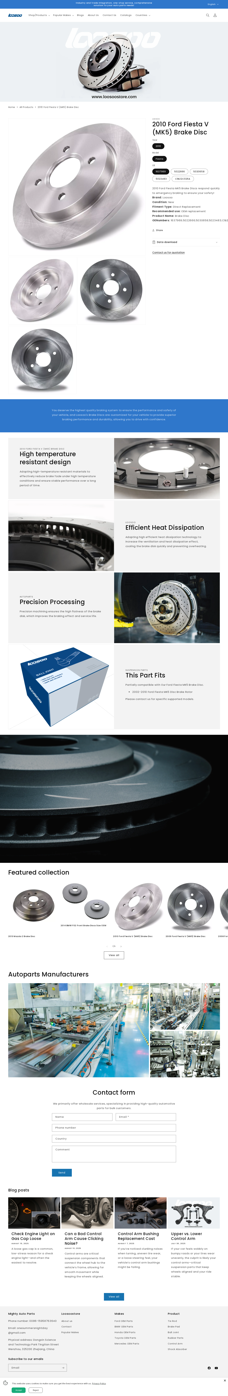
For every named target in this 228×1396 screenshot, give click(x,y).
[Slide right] (121, 946)
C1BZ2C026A (182, 178)
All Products (26, 107)
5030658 (198, 171)
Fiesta (159, 158)
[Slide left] (107, 946)
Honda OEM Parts (125, 1332)
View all (114, 955)
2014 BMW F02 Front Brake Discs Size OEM (83, 925)
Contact (66, 1326)
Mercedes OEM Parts (127, 1343)
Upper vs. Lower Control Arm (186, 1236)
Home (11, 107)
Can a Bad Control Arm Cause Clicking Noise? (84, 1238)
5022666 (179, 171)
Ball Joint (173, 1332)
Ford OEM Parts (124, 1321)
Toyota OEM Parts (125, 1337)
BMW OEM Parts (124, 1326)
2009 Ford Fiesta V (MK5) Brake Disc (186, 936)
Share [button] (159, 230)
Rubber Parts (175, 1337)
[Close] (224, 1380)
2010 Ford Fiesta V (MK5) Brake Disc (132, 936)
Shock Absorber (177, 1349)
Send (61, 1172)
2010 (158, 146)
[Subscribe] (63, 1368)
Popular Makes (70, 1332)
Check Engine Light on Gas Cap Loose (33, 1236)
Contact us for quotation (168, 252)
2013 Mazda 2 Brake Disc (21, 936)
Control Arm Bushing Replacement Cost (138, 1236)
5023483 (161, 178)
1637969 (161, 171)
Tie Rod (172, 1321)
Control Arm (175, 1343)
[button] (39, 15)
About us (66, 1321)
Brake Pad (174, 1326)
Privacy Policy (99, 1383)
